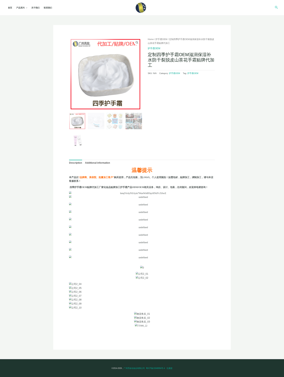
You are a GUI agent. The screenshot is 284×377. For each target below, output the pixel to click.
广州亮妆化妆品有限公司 (134, 368)
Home (151, 39)
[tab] (75, 163)
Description (75, 163)
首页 (10, 7)
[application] (26, 7)
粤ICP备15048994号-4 (155, 368)
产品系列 (20, 7)
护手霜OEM (161, 39)
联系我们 (48, 7)
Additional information (97, 163)
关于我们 (35, 7)
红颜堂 (169, 368)
